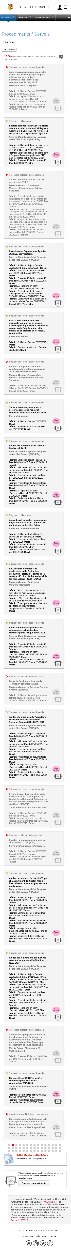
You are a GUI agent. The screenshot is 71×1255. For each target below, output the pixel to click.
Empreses (22, 18)
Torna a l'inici (9, 49)
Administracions (42, 18)
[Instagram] (36, 1243)
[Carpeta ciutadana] (59, 7)
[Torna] (20, 7)
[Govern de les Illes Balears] (10, 7)
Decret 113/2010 (19, 1220)
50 (5, 59)
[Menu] (65, 7)
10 (57, 57)
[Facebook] (50, 1243)
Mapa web (28, 1237)
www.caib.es (50, 1201)
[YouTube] (29, 1243)
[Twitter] (43, 1243)
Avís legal (41, 1237)
